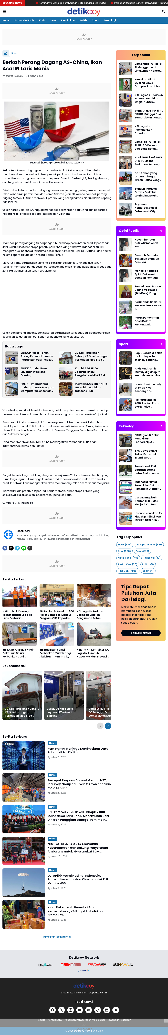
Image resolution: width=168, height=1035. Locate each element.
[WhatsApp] (23, 548)
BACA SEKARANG (141, 633)
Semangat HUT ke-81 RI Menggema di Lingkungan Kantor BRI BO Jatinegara (149, 67)
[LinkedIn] (106, 1010)
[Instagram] (70, 1010)
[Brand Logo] (45, 964)
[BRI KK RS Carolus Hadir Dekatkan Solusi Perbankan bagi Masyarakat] (19, 634)
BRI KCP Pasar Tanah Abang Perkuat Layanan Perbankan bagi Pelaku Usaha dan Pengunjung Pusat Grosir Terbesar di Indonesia (37, 356)
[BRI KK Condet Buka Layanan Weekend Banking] (11, 373)
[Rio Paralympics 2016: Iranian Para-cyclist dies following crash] (125, 404)
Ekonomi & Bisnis (24, 20)
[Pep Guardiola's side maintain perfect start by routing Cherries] (125, 358)
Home (6, 20)
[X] (11, 548)
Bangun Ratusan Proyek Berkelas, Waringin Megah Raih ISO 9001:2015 (147, 192)
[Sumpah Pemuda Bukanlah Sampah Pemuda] (125, 260)
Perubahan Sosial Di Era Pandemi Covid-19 (148, 305)
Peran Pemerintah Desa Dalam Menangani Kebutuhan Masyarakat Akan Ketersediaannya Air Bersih (148, 321)
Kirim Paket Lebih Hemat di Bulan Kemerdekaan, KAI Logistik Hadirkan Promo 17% (75, 911)
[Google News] (88, 1010)
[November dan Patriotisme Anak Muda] (125, 244)
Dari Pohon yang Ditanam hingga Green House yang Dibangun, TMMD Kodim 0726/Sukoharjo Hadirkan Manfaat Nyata (147, 177)
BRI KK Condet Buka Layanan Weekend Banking (34, 372)
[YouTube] (79, 1010)
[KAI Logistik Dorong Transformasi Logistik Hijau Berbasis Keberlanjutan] (19, 595)
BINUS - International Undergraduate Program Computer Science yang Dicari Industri (37, 387)
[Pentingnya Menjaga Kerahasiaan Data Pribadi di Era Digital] (23, 755)
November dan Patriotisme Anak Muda (146, 243)
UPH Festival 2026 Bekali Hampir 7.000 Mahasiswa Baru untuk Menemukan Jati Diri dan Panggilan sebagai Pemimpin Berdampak (78, 816)
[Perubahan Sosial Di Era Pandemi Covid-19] (125, 307)
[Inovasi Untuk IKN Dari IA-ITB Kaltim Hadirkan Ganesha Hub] (66, 389)
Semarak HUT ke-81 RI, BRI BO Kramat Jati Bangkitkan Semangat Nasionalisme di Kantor (148, 145)
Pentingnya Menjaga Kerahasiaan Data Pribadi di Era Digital (46, 3)
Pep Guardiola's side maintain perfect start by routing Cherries (148, 356)
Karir (42, 20)
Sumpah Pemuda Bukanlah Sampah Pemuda (147, 259)
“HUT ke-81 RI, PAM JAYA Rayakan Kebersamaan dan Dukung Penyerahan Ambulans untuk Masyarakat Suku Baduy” (78, 847)
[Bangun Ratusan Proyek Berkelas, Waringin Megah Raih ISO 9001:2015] (125, 193)
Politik (83, 20)
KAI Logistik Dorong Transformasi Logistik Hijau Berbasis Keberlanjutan (17, 615)
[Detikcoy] (84, 11)
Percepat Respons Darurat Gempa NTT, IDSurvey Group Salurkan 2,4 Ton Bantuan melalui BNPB (79, 784)
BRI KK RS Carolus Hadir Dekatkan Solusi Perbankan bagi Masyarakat (18, 653)
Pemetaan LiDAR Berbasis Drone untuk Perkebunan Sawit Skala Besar (147, 470)
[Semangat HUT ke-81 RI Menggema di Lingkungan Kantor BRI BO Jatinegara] (125, 68)
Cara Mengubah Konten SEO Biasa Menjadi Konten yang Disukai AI (146, 501)
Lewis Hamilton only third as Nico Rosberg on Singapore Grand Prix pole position (148, 388)
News (53, 20)
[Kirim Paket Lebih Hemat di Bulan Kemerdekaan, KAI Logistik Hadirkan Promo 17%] (23, 914)
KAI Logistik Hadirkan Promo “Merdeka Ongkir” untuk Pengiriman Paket (149, 98)
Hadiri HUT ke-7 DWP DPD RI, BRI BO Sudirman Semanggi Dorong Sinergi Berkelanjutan (148, 161)
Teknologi (110, 20)
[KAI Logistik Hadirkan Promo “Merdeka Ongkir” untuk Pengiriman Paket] (125, 100)
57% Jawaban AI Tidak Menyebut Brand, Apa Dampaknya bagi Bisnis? (146, 454)
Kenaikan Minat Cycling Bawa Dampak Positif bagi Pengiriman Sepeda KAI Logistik (148, 83)
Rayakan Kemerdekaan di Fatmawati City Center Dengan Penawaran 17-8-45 (148, 208)
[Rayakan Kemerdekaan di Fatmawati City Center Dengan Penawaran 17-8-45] (125, 209)
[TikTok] (97, 1010)
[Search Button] (163, 11)
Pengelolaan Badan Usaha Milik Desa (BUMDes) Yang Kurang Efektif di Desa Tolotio (148, 290)
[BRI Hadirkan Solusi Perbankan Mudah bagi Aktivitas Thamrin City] (57, 634)
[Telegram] (17, 548)
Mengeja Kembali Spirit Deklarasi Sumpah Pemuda (146, 274)
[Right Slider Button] (108, 726)
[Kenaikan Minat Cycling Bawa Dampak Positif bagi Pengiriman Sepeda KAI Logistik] (125, 84)
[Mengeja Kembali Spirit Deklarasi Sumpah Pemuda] (125, 275)
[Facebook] (4, 548)
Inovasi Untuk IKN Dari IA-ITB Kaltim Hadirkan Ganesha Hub (92, 387)
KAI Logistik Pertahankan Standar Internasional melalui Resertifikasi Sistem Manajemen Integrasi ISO (149, 130)
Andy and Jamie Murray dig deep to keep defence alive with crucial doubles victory (148, 372)
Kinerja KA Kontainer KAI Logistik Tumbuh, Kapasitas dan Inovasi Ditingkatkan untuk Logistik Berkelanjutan (93, 653)
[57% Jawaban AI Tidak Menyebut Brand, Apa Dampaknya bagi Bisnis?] (125, 455)
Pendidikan (68, 20)
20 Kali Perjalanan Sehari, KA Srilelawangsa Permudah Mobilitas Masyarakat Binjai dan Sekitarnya (91, 356)
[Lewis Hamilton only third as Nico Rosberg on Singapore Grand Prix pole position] (125, 389)
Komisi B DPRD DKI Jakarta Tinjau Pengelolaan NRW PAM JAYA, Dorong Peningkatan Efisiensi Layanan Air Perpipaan (90, 372)
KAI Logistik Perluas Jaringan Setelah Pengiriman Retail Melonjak (90, 615)
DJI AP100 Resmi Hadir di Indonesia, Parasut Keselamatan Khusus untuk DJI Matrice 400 (78, 879)
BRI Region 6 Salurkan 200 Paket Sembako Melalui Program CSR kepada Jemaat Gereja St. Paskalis (57, 615)
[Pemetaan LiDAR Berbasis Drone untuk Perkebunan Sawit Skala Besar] (125, 471)
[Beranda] (5, 53)
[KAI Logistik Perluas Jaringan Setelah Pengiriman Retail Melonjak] (94, 595)
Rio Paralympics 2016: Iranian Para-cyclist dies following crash (147, 403)
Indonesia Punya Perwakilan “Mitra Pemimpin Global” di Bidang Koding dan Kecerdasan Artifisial (148, 485)
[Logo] (84, 986)
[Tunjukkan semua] (161, 231)
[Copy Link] (29, 548)
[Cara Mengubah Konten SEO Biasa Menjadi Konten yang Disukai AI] (125, 502)
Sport (95, 20)
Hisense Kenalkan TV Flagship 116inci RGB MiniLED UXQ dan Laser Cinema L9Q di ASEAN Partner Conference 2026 (148, 517)
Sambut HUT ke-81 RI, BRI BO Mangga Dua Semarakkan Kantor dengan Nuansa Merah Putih (105, 712)
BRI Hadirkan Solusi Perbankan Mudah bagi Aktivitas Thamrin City (55, 653)
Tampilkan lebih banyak (57, 936)
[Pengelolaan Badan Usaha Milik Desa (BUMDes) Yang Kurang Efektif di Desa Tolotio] (125, 291)
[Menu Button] (4, 11)
